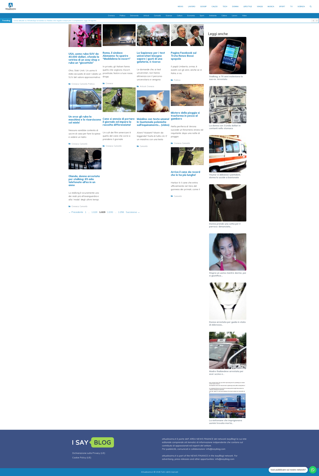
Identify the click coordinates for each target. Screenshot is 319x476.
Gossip (203, 6)
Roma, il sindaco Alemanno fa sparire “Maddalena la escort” (116, 55)
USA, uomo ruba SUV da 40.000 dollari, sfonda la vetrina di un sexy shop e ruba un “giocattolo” (84, 58)
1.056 (121, 212)
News (180, 6)
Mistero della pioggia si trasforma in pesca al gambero (185, 115)
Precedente (76, 212)
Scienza (301, 6)
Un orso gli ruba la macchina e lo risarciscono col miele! (85, 119)
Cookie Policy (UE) (81, 457)
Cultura (179, 16)
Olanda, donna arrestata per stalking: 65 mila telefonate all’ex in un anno (84, 181)
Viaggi (260, 6)
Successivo (133, 212)
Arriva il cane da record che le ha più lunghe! (185, 173)
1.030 (110, 212)
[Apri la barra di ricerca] (310, 6)
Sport (282, 6)
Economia (191, 16)
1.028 (94, 212)
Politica (122, 16)
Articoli (146, 16)
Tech (225, 6)
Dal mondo (134, 16)
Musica (271, 6)
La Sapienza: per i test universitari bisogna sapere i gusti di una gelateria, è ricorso (151, 57)
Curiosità (157, 16)
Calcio (215, 6)
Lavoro (191, 6)
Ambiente (213, 16)
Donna (235, 6)
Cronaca (111, 16)
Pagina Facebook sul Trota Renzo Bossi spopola (183, 55)
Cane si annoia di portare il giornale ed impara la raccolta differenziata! (119, 121)
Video (244, 16)
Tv (291, 6)
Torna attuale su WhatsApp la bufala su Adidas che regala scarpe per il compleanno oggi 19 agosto (54, 20)
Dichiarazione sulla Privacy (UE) (88, 453)
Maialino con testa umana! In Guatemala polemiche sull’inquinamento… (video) (153, 121)
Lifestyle (247, 6)
